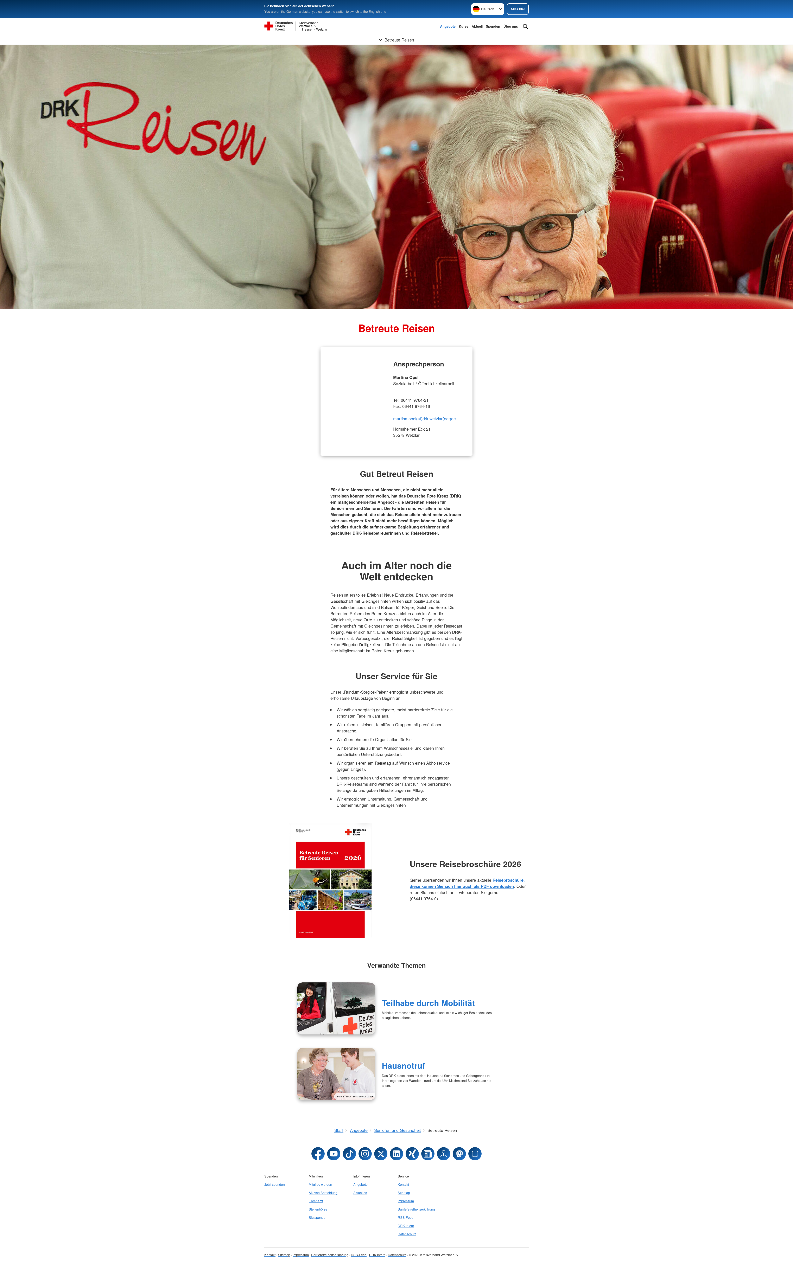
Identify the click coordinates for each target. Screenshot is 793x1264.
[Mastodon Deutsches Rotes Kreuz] (459, 1153)
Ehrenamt (316, 1201)
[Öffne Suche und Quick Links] (525, 26)
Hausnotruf (403, 1065)
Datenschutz (407, 1234)
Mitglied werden (320, 1184)
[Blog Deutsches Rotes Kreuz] (427, 1153)
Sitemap (404, 1192)
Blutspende (317, 1217)
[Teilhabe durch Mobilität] (336, 1008)
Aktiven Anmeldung (323, 1192)
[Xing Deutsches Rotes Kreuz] (412, 1153)
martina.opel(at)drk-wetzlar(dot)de (424, 419)
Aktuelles (360, 1192)
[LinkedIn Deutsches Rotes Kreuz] (396, 1153)
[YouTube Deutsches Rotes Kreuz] (333, 1153)
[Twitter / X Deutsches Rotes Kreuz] (380, 1153)
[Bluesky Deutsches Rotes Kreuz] (475, 1153)
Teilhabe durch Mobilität (428, 1002)
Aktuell (477, 26)
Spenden (493, 26)
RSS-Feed (405, 1217)
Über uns (510, 26)
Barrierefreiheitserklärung (416, 1209)
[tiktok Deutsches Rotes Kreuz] (349, 1153)
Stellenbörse (318, 1209)
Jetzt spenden (274, 1184)
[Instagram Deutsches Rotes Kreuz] (365, 1153)
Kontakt (403, 1184)
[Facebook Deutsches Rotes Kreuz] (318, 1153)
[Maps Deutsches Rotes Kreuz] (443, 1153)
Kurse (463, 26)
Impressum (406, 1201)
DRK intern (406, 1225)
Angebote (448, 26)
